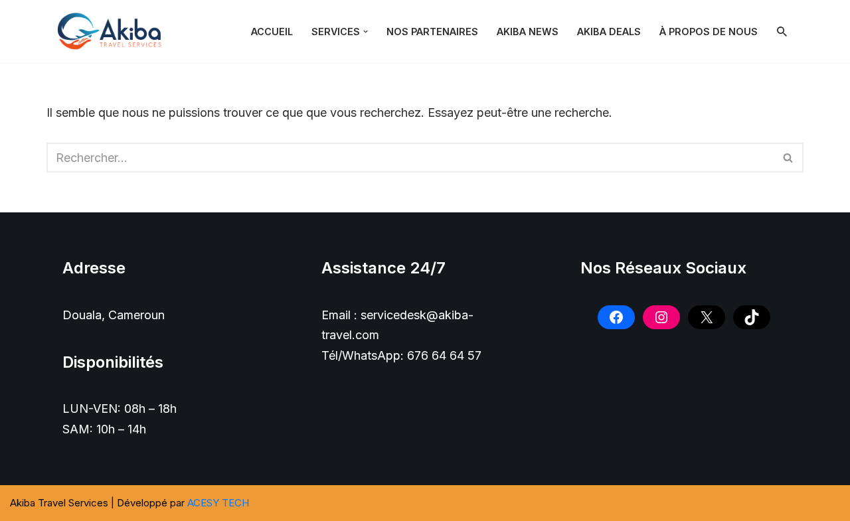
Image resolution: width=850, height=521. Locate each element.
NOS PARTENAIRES (432, 31)
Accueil (272, 31)
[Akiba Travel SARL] (112, 31)
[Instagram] (661, 317)
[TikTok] (751, 317)
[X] (706, 317)
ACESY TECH (218, 502)
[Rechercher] (782, 32)
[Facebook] (616, 317)
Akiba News (527, 31)
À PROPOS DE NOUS (708, 31)
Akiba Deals (609, 31)
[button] (365, 31)
